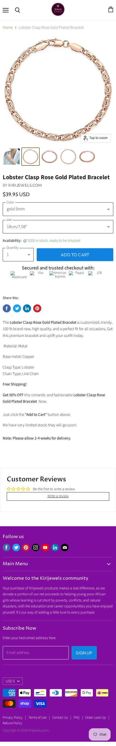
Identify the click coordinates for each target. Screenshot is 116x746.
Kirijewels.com (25, 185)
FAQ (76, 717)
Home (8, 27)
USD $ (10, 681)
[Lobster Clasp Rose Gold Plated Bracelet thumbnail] (11, 156)
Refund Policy (12, 723)
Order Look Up (95, 717)
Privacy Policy (12, 717)
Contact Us (60, 717)
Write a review (58, 496)
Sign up (84, 652)
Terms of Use (37, 717)
